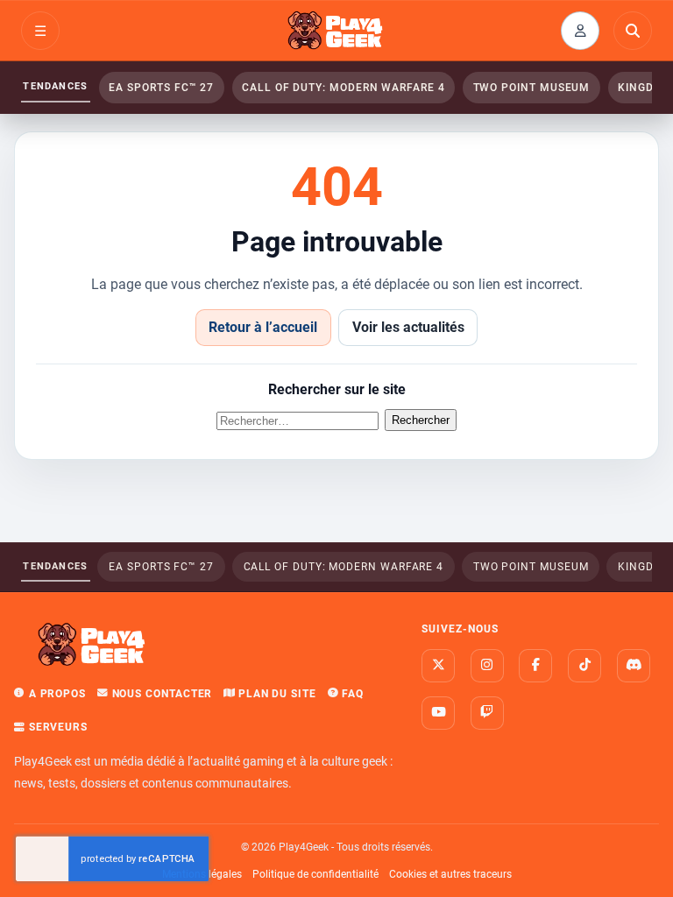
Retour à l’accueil (263, 327)
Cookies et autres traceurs (450, 874)
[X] (438, 665)
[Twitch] (487, 713)
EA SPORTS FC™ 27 (161, 87)
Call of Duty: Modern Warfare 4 (343, 87)
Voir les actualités (408, 327)
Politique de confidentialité (315, 874)
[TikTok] (584, 665)
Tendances (55, 86)
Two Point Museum (532, 87)
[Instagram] (487, 665)
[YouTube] (438, 713)
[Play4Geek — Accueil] (336, 31)
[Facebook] (535, 665)
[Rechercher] (632, 30)
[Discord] (633, 665)
